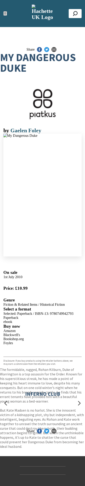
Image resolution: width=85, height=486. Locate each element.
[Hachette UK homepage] (42, 13)
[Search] (75, 13)
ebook (7, 322)
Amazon (9, 331)
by (6, 130)
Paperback (10, 318)
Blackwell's (11, 335)
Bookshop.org (13, 339)
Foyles (8, 343)
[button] (5, 403)
